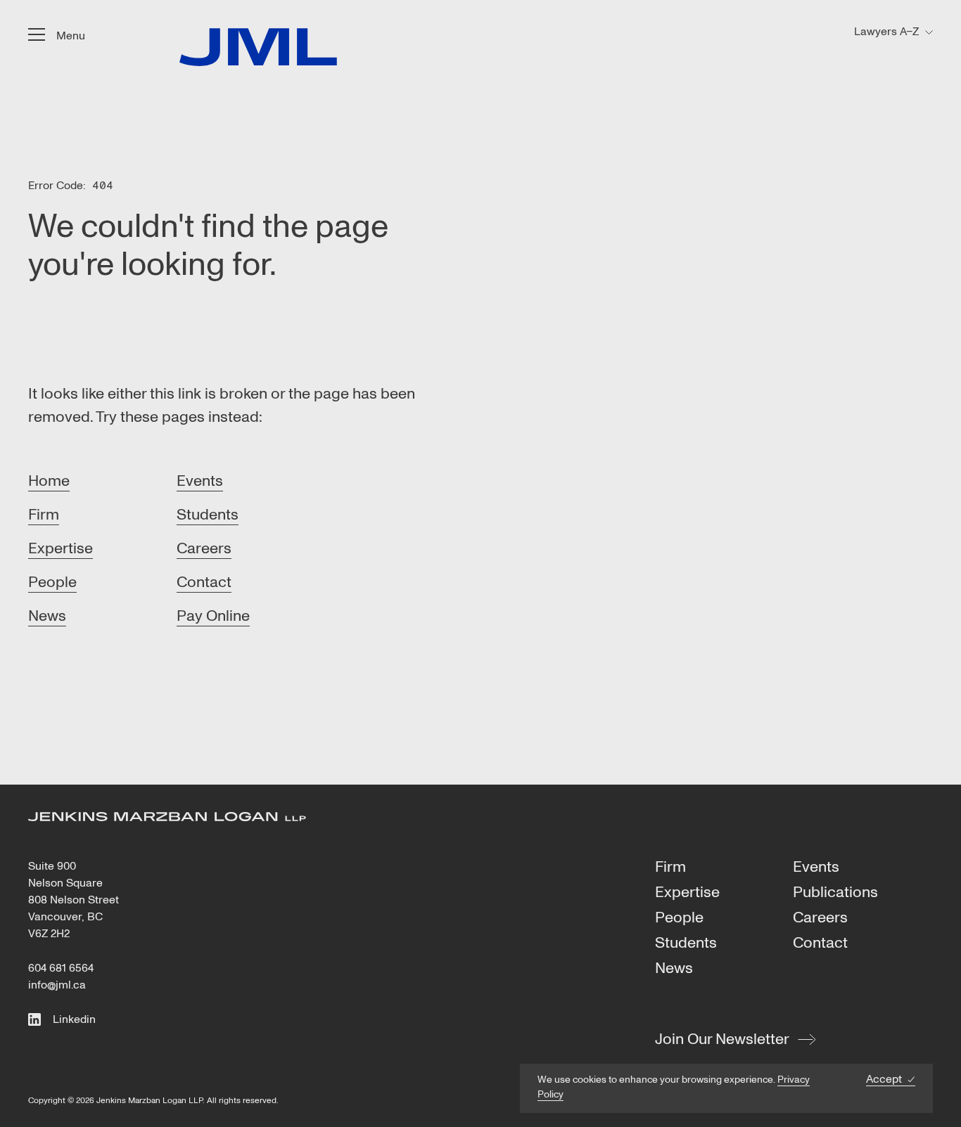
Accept (884, 1079)
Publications (835, 893)
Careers (204, 548)
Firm (43, 514)
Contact (204, 582)
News (47, 615)
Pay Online (213, 615)
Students (207, 514)
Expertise (60, 548)
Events (200, 480)
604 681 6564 (61, 968)
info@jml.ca (57, 985)
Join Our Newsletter (722, 1039)
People (52, 582)
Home (49, 480)
